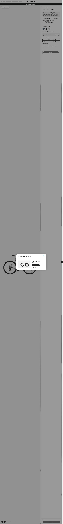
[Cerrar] (44, 256)
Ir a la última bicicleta (36, 265)
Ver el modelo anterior (35, 267)
